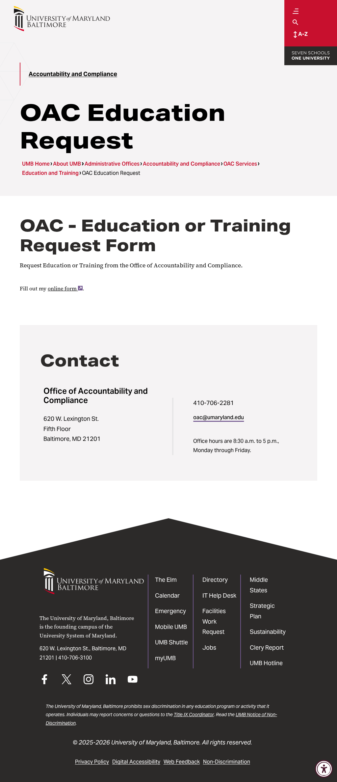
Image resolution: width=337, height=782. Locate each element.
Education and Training (50, 173)
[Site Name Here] (62, 18)
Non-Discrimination (226, 761)
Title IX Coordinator (194, 714)
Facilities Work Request (214, 621)
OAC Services (240, 163)
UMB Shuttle (171, 642)
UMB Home (36, 163)
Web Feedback (182, 761)
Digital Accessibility (136, 761)
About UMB (67, 163)
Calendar (167, 595)
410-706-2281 (213, 403)
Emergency (170, 611)
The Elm (166, 579)
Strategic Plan (262, 611)
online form (62, 288)
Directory (215, 579)
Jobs (209, 647)
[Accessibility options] (324, 769)
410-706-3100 (75, 657)
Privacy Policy (92, 761)
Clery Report (267, 647)
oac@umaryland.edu (218, 417)
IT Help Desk (219, 595)
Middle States (259, 585)
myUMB (165, 658)
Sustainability (268, 631)
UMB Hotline (266, 663)
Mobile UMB (171, 627)
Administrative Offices (112, 163)
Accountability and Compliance (73, 74)
